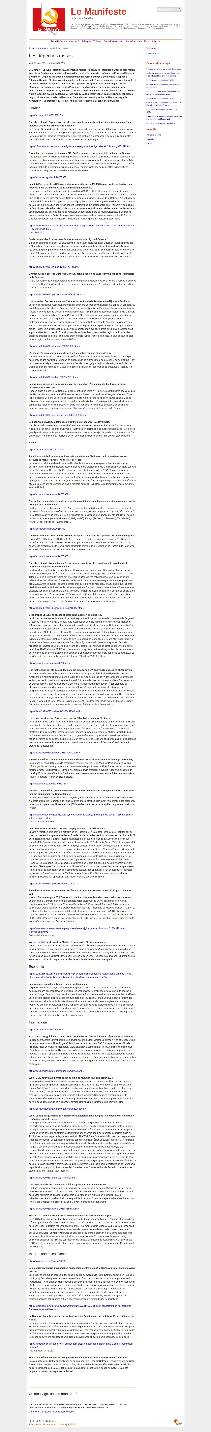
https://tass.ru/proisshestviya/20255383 (48, 556)
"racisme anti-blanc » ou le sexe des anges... (163, 69)
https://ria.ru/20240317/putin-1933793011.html (52, 883)
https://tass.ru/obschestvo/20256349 (47, 529)
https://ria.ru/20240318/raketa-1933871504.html (53, 1208)
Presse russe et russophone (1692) (160, 98)
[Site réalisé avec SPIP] (178, 1422)
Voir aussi (42, 48)
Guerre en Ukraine (153, 135)
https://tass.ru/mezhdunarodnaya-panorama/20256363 (56, 1109)
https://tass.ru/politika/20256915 (45, 115)
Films (146, 41)
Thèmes (97, 41)
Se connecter (49, 1424)
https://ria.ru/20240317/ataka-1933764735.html (52, 377)
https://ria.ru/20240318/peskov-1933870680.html (53, 752)
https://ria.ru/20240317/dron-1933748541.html (52, 1177)
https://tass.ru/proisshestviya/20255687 (48, 494)
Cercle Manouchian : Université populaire (122, 41)
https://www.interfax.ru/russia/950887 (47, 783)
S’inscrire (46, 1411)
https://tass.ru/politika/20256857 (45, 1029)
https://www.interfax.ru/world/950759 (47, 1261)
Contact (62, 1424)
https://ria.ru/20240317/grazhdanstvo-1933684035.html (56, 415)
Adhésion (156, 41)
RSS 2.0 (71, 1424)
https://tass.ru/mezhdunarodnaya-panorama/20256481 (56, 1071)
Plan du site (35, 1424)
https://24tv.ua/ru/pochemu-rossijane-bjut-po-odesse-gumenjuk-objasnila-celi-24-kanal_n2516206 (78, 146)
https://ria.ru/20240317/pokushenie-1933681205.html (56, 294)
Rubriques (86, 41)
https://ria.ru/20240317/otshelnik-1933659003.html (54, 711)
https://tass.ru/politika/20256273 (45, 449)
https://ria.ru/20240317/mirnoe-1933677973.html (53, 267)
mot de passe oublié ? (64, 1411)
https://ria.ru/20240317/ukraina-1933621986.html (53, 346)
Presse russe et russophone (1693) (160, 80)
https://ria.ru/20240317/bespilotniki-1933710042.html (55, 608)
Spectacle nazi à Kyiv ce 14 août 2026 (161, 123)
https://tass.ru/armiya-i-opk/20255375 (47, 177)
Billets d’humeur (152, 54)
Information (150, 139)
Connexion (34, 1411)
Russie (149, 144)
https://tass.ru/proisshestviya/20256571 (48, 663)
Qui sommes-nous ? (69, 41)
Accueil (54, 41)
